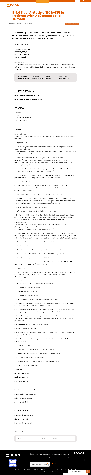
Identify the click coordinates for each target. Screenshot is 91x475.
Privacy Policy (36, 471)
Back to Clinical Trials (72, 24)
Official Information (54, 28)
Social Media (55, 471)
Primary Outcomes (19, 28)
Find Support (20, 23)
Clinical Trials (28, 23)
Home (13, 23)
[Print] (11, 23)
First (30, 457)
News (52, 1)
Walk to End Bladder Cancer (42, 1)
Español (57, 1)
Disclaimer (50, 471)
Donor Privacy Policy (43, 471)
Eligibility (41, 28)
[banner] (13, 6)
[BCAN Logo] (13, 456)
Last (49, 457)
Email (67, 457)
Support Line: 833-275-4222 (66, 1)
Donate (77, 1)
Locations (67, 28)
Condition (31, 28)
